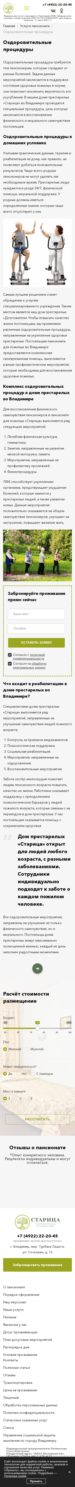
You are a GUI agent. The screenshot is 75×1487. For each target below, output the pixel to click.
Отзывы (9, 1375)
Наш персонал (14, 1302)
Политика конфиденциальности (28, 1412)
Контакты (10, 1360)
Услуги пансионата (35, 26)
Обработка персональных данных (30, 1405)
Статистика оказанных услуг (25, 1420)
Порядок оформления (21, 1294)
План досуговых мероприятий (27, 1340)
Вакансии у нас (15, 1324)
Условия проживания (20, 1355)
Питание (9, 1317)
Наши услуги (13, 1309)
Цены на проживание (20, 1390)
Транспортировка (17, 1382)
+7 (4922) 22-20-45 (57, 4)
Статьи (8, 1427)
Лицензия (11, 1397)
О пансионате (14, 1287)
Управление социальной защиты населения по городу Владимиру (29, 1438)
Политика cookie (15, 1476)
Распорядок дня (16, 1347)
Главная (9, 26)
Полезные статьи (16, 1367)
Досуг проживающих (20, 1332)
